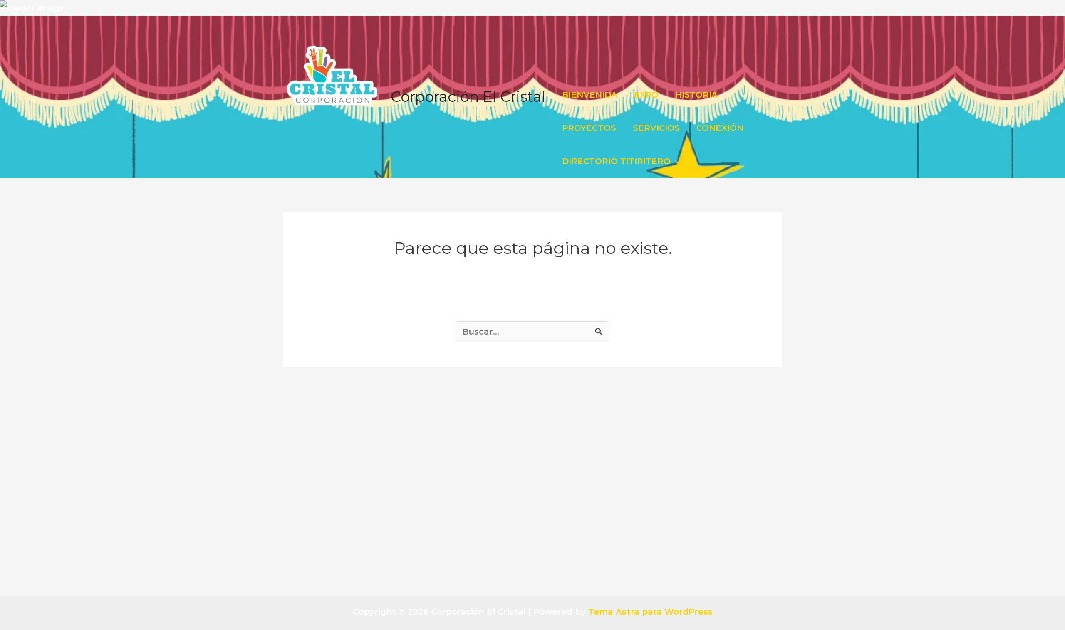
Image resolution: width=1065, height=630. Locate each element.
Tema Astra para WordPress (650, 612)
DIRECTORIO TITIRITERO (616, 161)
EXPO (646, 95)
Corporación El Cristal (468, 97)
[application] (675, 161)
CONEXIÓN (719, 128)
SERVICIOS (656, 128)
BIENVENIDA (589, 95)
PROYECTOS (589, 128)
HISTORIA (696, 95)
